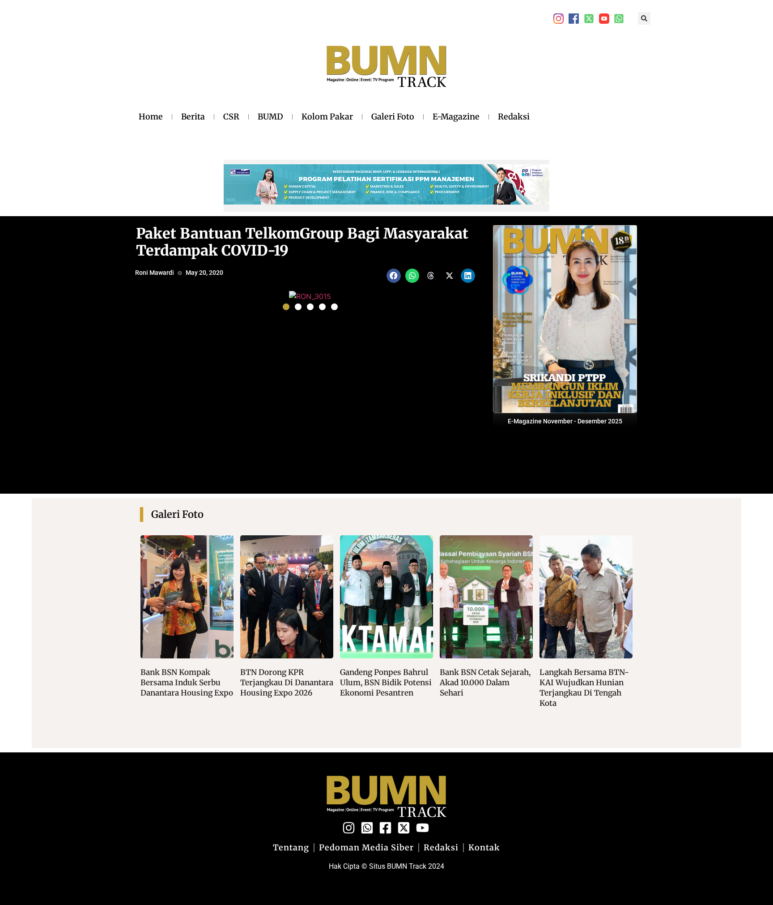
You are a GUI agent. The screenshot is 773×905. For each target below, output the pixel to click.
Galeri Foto (392, 116)
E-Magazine (456, 116)
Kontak (484, 847)
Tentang (291, 847)
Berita (193, 116)
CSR (231, 116)
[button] (644, 18)
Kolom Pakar (327, 116)
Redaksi (514, 116)
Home (151, 116)
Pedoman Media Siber (366, 847)
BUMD (270, 116)
